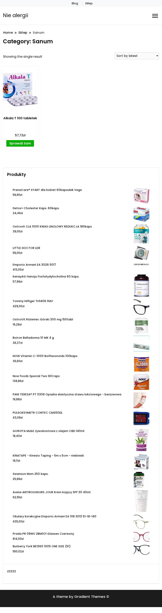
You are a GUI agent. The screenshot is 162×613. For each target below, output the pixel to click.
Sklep (89, 3)
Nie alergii (15, 15)
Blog (75, 3)
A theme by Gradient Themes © (81, 596)
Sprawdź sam (20, 143)
